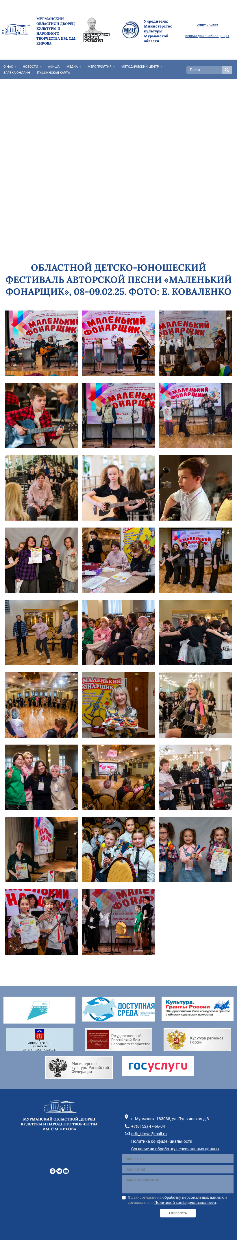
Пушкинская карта (53, 73)
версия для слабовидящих (207, 36)
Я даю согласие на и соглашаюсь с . (177, 1200)
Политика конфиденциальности (161, 1141)
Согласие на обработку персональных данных (175, 1149)
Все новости (55, 163)
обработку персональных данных (193, 1197)
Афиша (54, 67)
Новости (30, 67)
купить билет (207, 25)
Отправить (178, 1213)
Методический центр (140, 67)
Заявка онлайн (16, 73)
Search (227, 70)
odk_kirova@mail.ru (149, 1133)
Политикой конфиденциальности (185, 1202)
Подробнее (21, 144)
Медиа (72, 67)
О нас (8, 67)
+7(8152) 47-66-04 (148, 1126)
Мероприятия (100, 67)
